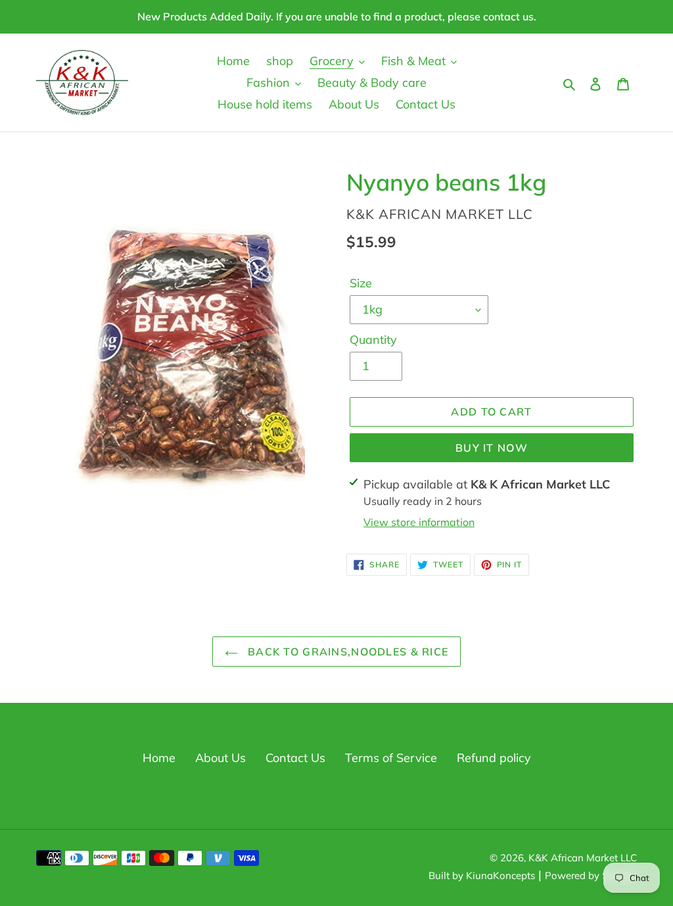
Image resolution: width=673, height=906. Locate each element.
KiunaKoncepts (500, 875)
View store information (419, 522)
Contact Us (295, 757)
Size (361, 283)
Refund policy (494, 757)
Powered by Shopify (591, 875)
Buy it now (491, 447)
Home (159, 757)
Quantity (373, 339)
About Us (220, 757)
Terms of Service (391, 757)
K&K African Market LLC (582, 857)
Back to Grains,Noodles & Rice (346, 651)
